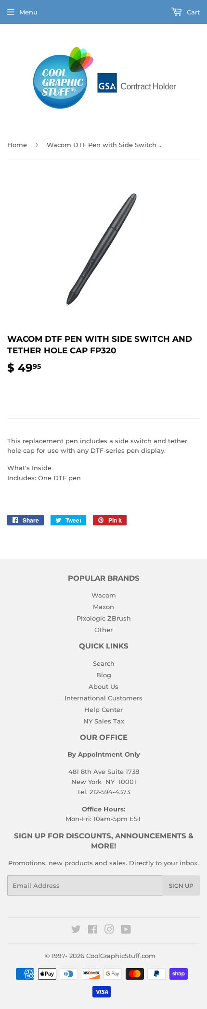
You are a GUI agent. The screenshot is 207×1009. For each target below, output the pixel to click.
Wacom (103, 595)
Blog (103, 675)
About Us (103, 686)
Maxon (103, 606)
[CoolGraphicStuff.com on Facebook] (93, 930)
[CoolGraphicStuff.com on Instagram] (109, 930)
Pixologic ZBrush (104, 618)
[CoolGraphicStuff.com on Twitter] (76, 930)
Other (103, 630)
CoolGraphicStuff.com (120, 955)
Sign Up (181, 885)
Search (104, 663)
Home (17, 145)
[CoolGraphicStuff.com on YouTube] (126, 930)
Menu (28, 12)
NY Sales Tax (103, 721)
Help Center (103, 709)
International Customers (103, 698)
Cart (192, 12)
